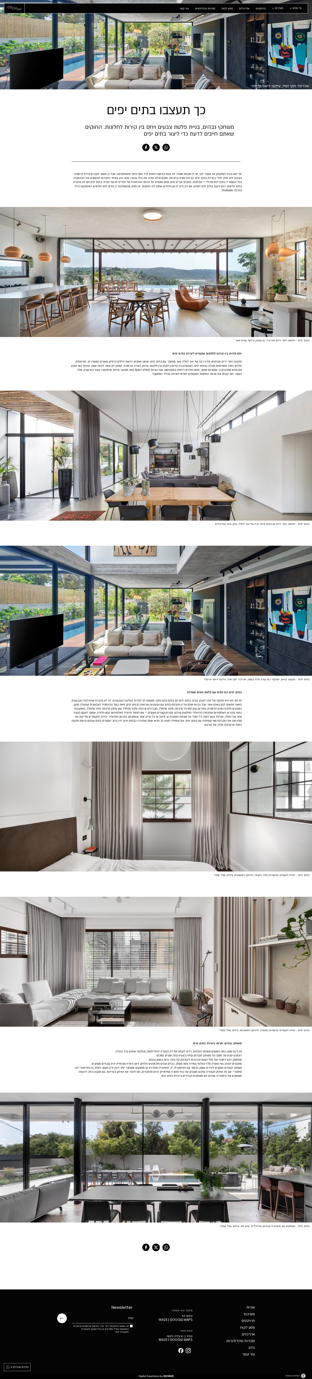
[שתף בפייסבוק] (146, 147)
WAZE (163, 1320)
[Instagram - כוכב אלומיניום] (188, 1350)
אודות (250, 1307)
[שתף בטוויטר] (156, 147)
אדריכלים (244, 8)
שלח (62, 1318)
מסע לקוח (227, 8)
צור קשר (184, 8)
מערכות (279, 8)
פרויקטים (261, 8)
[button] (244, 8)
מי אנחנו (296, 8)
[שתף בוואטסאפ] (166, 147)
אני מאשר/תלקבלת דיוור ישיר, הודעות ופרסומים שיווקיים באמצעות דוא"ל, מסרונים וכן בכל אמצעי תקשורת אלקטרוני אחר (100, 1329)
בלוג (251, 1347)
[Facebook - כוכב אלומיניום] (180, 1350)
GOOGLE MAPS (181, 1320)
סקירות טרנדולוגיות (205, 8)
